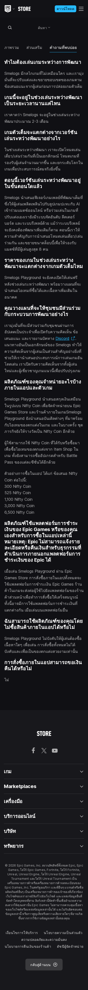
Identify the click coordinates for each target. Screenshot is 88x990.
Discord (65, 338)
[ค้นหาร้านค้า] (9, 27)
